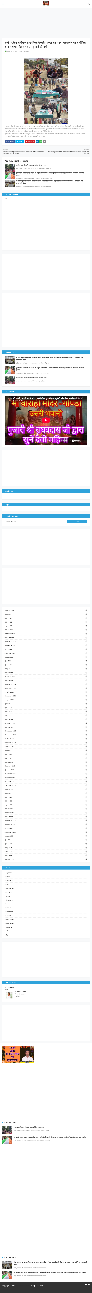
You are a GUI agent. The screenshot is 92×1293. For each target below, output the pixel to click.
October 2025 (46, 649)
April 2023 (46, 758)
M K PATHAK (13, 51)
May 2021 (46, 848)
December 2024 (46, 684)
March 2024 (46, 719)
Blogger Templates (38, 1290)
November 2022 (46, 778)
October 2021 (46, 828)
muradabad (9, 919)
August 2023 (46, 746)
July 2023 (46, 750)
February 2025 (46, 676)
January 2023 (46, 770)
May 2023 (46, 754)
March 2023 (46, 762)
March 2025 (46, 673)
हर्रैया (6, 935)
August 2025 (46, 657)
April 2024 (46, 715)
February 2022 (46, 813)
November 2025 (46, 645)
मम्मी (6, 931)
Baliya (7, 877)
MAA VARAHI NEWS (23, 1285)
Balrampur (9, 881)
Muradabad (9, 923)
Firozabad (8, 892)
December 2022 (46, 774)
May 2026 (46, 622)
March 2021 (46, 855)
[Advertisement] (46, 272)
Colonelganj (9, 888)
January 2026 (46, 638)
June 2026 (46, 618)
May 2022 (46, 801)
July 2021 (46, 840)
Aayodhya (8, 873)
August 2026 (46, 610)
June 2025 (46, 665)
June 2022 (46, 797)
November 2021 (46, 824)
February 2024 (46, 723)
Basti (7, 884)
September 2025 (46, 653)
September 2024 (46, 696)
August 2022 (46, 789)
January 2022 (46, 817)
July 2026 (46, 614)
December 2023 (46, 731)
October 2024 (46, 692)
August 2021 (46, 836)
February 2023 (46, 766)
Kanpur (8, 908)
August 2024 (46, 700)
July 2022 (46, 793)
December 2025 (46, 641)
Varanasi (8, 927)
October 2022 (46, 781)
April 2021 (46, 852)
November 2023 (46, 735)
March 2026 (46, 630)
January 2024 (46, 727)
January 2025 (46, 680)
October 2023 (46, 739)
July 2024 (46, 704)
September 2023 (46, 743)
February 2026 (46, 634)
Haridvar (8, 904)
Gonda (7, 896)
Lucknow (8, 916)
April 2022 (46, 805)
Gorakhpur (9, 900)
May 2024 (46, 711)
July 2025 (46, 661)
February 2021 (46, 859)
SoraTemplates (15, 1290)
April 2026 (46, 626)
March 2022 (46, 809)
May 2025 (46, 669)
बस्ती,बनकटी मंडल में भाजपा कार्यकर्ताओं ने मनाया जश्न (31, 165)
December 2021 (46, 820)
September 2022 (46, 785)
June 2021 (46, 844)
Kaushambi (9, 912)
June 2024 (46, 708)
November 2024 (46, 688)
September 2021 (46, 832)
